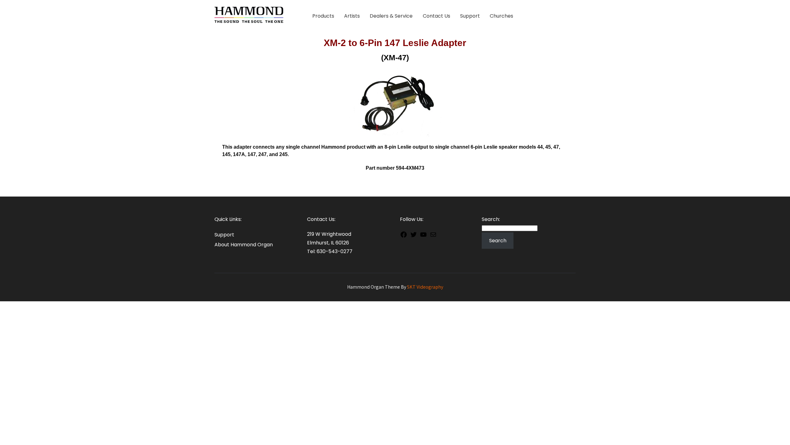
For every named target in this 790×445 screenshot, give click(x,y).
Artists (352, 15)
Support (470, 15)
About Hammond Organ (243, 244)
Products (323, 15)
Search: (491, 219)
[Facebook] (403, 236)
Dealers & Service (391, 15)
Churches (501, 15)
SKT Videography (425, 287)
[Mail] (433, 236)
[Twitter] (413, 236)
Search (497, 240)
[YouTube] (423, 236)
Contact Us (436, 15)
